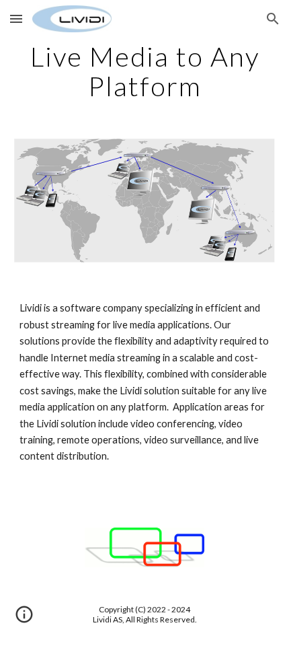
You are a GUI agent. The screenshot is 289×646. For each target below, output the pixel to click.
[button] (16, 18)
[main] (145, 71)
